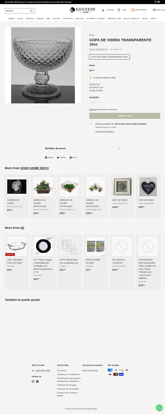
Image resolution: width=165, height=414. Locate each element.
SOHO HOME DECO (98, 49)
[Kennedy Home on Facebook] (37, 381)
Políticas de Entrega (66, 385)
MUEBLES (11, 18)
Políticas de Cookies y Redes (67, 394)
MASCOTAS (79, 18)
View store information (104, 132)
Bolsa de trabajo (90, 370)
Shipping (93, 109)
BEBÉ (48, 18)
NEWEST (154, 18)
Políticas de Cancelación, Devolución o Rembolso (69, 379)
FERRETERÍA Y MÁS (114, 18)
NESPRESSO (30, 18)
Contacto (61, 370)
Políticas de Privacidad (68, 389)
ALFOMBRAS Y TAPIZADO (96, 18)
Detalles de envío (55, 148)
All (22, 227)
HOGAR (20, 18)
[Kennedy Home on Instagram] (33, 381)
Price (92, 65)
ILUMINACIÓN (68, 18)
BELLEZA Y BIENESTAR (131, 18)
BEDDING (40, 18)
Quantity (94, 97)
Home (91, 35)
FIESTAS (145, 18)
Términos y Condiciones (68, 374)
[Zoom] (43, 65)
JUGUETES (56, 18)
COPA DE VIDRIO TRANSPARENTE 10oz (109, 56)
